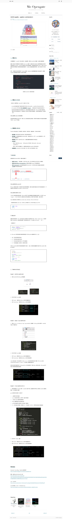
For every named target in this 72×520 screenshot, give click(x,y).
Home (10, 1)
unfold (58, 112)
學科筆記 (43, 13)
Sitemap (59, 39)
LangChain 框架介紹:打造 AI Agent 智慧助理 (58, 86)
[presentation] (13, 220)
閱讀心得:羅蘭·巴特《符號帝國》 (58, 72)
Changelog (58, 41)
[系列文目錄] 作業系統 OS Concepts (58, 100)
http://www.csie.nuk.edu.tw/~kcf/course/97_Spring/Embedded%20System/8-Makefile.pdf (28, 482)
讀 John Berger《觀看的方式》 (58, 66)
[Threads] (61, 1)
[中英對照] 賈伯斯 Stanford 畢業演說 (57, 78)
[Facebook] (59, 1)
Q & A (52, 41)
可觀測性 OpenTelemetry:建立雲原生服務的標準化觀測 (58, 92)
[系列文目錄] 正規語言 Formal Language (58, 106)
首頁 (29, 513)
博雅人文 (30, 13)
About (12, 1)
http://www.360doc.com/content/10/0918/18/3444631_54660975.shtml (24, 487)
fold (61, 112)
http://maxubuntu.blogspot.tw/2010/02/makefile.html (21, 471)
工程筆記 (36, 13)
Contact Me (14, 517)
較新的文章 (12, 513)
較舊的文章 (45, 513)
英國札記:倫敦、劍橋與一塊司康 (58, 61)
